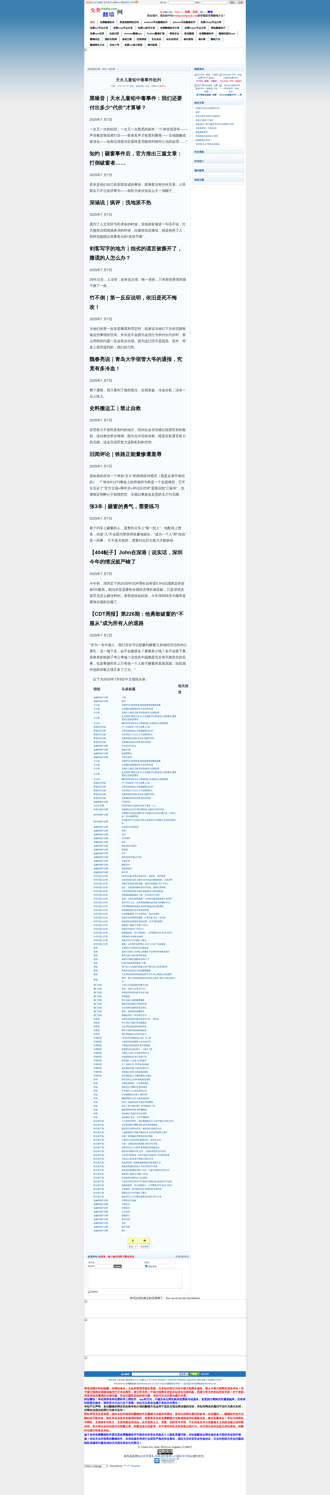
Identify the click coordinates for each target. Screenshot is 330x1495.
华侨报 (97, 1019)
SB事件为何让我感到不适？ (208, 108)
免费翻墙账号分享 (169, 27)
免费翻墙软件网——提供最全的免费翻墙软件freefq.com (190, 1383)
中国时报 (98, 1038)
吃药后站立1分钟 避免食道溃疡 (136, 1079)
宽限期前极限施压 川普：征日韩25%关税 (141, 895)
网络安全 (174, 33)
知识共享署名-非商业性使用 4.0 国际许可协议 (165, 1456)
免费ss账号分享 (146, 27)
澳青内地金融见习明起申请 (134, 1004)
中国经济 (126, 1208)
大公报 (97, 705)
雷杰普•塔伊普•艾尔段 (132, 857)
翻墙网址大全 (97, 44)
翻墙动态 (95, 39)
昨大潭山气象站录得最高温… (135, 1023)
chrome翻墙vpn (133, 33)
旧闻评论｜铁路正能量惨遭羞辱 (126, 454)
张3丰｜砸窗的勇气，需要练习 (124, 506)
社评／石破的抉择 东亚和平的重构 (137, 1102)
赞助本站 (125, 2)
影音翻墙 (189, 33)
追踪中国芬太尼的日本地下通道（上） (139, 805)
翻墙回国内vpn (227, 33)
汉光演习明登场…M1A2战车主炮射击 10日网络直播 (145, 1155)
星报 (96, 948)
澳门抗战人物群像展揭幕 (133, 1000)
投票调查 (141, 39)
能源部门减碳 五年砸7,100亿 (135, 925)
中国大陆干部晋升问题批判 (207, 116)
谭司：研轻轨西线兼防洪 (133, 1011)
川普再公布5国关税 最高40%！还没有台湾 (141, 1140)
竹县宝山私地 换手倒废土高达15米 (137, 1159)
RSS (133, 2)
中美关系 (126, 861)
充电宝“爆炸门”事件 (204, 120)
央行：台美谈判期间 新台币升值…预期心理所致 (144, 887)
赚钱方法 (215, 39)
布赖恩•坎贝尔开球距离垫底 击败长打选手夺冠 (143, 809)
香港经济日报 (100, 727)
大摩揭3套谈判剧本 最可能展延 (136, 1045)
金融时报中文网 (101, 697)
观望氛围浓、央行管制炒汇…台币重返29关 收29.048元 (147, 933)
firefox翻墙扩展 (155, 33)
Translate (135, 1465)
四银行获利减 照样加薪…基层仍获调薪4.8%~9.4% (145, 883)
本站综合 (140, 86)
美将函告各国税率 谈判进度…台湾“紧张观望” (142, 921)
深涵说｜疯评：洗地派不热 (120, 202)
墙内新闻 (152, 44)
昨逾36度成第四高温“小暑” (134, 963)
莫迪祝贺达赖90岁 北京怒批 (134, 1178)
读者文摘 (127, 39)
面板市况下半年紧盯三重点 (134, 940)
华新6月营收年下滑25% (133, 929)
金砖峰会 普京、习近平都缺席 (135, 1117)
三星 (124, 697)
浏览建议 (211, 1380)
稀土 (124, 1230)
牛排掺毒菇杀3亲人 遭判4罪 (134, 1094)
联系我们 (162, 1380)
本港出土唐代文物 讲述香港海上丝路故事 (140, 712)
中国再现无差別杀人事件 (206, 136)
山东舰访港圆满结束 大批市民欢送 (137, 709)
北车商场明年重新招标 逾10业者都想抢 (140, 1125)
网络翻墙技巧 (218, 27)
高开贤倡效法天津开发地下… (135, 1034)
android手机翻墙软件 (156, 22)
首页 (92, 22)
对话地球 (126, 838)
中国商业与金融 (129, 1200)
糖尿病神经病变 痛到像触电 (134, 1109)
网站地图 (201, 1380)
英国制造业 (127, 868)
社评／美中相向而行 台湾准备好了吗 (138, 1106)
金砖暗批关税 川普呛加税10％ (135, 1068)
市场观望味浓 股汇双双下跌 (134, 1057)
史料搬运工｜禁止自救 (115, 408)
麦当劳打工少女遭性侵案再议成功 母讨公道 (141, 1196)
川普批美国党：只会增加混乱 (135, 1083)
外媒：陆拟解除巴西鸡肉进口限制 (137, 1136)
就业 (124, 842)
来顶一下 (133, 1246)
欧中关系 (126, 1227)
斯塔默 (125, 849)
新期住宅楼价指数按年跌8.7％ (135, 959)
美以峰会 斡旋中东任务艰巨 (134, 1113)
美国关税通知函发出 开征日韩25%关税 (139, 1166)
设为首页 (107, 2)
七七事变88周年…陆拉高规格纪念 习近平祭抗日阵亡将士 (148, 1121)
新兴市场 (126, 1219)
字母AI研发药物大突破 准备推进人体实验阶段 (142, 891)
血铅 (197, 112)
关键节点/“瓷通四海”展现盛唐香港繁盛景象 (141, 705)
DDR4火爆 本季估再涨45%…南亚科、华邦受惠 (143, 876)
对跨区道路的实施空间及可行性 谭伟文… (141, 1019)
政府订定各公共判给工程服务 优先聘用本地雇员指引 (146, 951)
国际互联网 (111, 39)
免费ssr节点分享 (99, 27)
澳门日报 (98, 985)
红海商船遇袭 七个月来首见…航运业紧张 (140, 914)
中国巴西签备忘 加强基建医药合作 (137, 731)
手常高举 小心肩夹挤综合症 (134, 1091)
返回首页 (145, 1246)
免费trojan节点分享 (195, 27)
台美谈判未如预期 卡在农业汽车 (136, 1041)
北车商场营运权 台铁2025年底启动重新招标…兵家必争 (147, 880)
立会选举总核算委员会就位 (134, 1007)
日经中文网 (99, 805)
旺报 (96, 1079)
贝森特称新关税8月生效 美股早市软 (138, 738)
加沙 (124, 834)
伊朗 (124, 831)
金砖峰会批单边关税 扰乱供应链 (136, 742)
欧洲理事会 (127, 753)
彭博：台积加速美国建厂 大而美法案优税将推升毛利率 (147, 899)
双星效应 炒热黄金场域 (132, 936)
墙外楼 (202, 39)
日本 (124, 1223)
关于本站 (152, 1380)
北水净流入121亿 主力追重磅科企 (137, 734)
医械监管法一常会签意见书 (134, 1015)
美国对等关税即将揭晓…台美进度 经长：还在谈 (144, 917)
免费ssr (143, 1380)
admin (154, 86)
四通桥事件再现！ (203, 140)
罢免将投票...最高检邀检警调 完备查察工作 (141, 1162)
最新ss (116, 2)
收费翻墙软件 (206, 33)
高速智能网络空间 (129, 22)
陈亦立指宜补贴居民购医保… (135, 1030)
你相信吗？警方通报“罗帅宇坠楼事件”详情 (214, 124)
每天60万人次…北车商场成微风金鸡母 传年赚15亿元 (146, 902)
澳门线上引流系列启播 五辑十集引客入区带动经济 (145, 967)
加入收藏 (98, 2)
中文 (128, 679)
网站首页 (112, 1380)
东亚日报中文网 (101, 809)
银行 (124, 701)
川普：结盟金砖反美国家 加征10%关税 (139, 1144)
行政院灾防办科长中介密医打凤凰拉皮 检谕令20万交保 (147, 1181)
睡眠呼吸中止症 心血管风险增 (135, 1098)
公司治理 (126, 1212)
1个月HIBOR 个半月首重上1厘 (136, 727)
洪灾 (124, 853)
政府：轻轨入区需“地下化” (134, 989)
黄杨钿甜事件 (201, 132)
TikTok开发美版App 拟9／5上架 (136, 1038)
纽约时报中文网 (101, 815)
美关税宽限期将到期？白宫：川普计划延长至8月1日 (145, 1170)
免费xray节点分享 (123, 27)
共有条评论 (182, 1256)
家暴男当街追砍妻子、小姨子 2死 (137, 1049)
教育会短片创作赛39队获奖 (134, 955)
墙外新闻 (188, 39)
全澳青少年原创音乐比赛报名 (135, 948)
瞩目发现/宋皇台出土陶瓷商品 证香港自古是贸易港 (145, 723)
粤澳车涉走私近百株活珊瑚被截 (136, 970)
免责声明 (172, 1380)
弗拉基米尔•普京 (129, 846)
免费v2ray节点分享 (211, 22)
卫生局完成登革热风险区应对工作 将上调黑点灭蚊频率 (147, 974)
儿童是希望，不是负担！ (206, 128)
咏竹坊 (125, 872)
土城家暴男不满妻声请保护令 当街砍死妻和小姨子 (145, 1132)
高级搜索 (205, 1374)
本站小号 (114, 44)
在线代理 (114, 33)
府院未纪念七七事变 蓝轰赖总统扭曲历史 (140, 1147)
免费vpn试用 (97, 33)
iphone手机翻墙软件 (184, 22)
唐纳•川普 (126, 749)
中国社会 (126, 1204)
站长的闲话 (172, 39)
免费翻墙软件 (107, 22)
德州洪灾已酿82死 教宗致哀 (134, 1087)
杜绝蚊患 (126, 996)
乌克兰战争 (127, 757)
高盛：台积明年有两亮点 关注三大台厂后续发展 (144, 944)
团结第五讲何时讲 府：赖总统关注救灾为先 (141, 1128)
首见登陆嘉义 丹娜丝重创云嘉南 (136, 1075)
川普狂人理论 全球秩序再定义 (135, 1053)
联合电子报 (99, 1121)
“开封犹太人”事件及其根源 (207, 144)
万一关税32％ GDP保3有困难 (135, 1064)
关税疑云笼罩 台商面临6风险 (135, 1072)
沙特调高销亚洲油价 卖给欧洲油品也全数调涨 (142, 906)
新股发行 (126, 1215)
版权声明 (192, 1380)
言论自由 (156, 39)
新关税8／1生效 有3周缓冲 (134, 1060)
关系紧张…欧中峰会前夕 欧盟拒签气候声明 (141, 1189)
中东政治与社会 (129, 746)
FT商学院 (126, 802)
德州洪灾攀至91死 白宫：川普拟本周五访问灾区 (144, 1151)
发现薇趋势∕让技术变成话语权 (135, 910)
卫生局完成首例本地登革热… (135, 1026)
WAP (219, 1380)
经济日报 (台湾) (101, 876)
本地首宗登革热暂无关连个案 (135, 992)
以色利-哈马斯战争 (130, 827)
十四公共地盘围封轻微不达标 (135, 985)
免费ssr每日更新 (133, 44)
